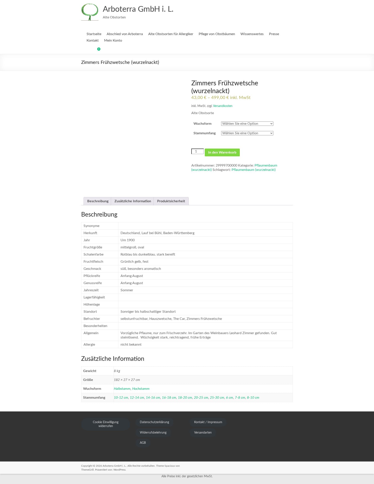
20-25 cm (201, 397)
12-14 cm (137, 397)
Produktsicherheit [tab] (171, 201)
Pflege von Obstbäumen (217, 34)
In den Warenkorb (222, 152)
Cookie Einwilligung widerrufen (105, 424)
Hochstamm (141, 388)
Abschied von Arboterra (125, 34)
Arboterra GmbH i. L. (138, 9)
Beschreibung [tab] (97, 201)
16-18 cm (169, 397)
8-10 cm (253, 397)
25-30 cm (217, 397)
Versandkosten (222, 106)
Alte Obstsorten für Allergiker (170, 34)
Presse (274, 34)
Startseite (94, 34)
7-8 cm (240, 397)
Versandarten (203, 432)
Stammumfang (204, 133)
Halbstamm (122, 388)
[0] (96, 51)
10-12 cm (121, 397)
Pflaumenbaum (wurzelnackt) (254, 170)
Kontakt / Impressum (208, 422)
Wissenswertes (252, 34)
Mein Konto (113, 40)
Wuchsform (202, 123)
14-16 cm (153, 397)
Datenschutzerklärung (154, 422)
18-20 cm (185, 397)
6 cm (229, 397)
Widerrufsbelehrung (153, 432)
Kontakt (93, 40)
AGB (143, 442)
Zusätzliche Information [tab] (132, 201)
